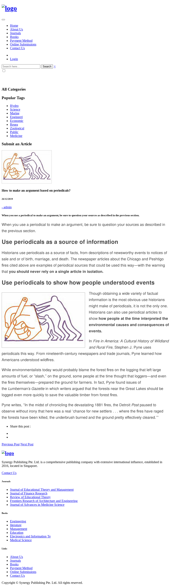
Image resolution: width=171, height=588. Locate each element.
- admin (7, 207)
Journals (15, 33)
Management (18, 529)
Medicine (16, 136)
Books (14, 37)
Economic (16, 121)
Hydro (14, 105)
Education (16, 532)
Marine (14, 113)
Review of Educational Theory (30, 497)
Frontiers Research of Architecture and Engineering (44, 501)
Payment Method (21, 40)
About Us (16, 29)
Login (14, 59)
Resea (14, 124)
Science (15, 109)
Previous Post (11, 444)
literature (15, 525)
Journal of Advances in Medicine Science (37, 504)
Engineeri (16, 117)
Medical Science (21, 540)
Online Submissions (23, 44)
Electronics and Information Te (30, 536)
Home (14, 25)
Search (47, 66)
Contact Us (17, 48)
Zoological (17, 128)
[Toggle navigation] (3, 19)
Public (14, 132)
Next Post (26, 444)
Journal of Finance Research (28, 493)
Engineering (18, 521)
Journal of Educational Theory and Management (42, 489)
